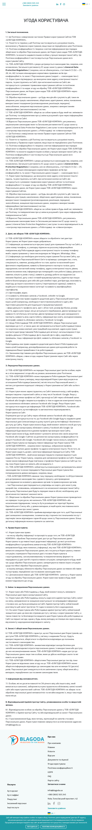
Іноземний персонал (16, 803)
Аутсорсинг (12, 791)
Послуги (11, 784)
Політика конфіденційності (60, 768)
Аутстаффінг (13, 795)
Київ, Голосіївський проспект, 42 (63, 798)
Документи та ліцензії (58, 759)
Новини (51, 747)
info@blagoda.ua (55, 790)
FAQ (49, 776)
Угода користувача (56, 764)
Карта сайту (53, 780)
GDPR (50, 772)
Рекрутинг (12, 799)
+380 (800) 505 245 (30, 3)
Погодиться (32, 827)
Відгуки (51, 755)
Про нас (51, 736)
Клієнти (51, 751)
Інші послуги (13, 807)
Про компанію (54, 743)
